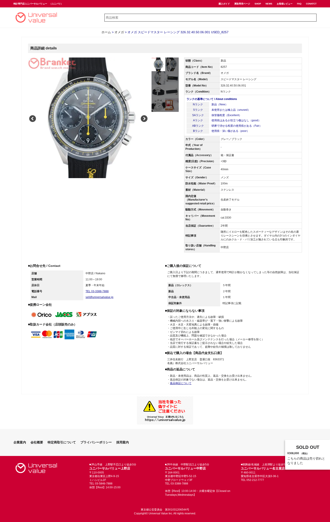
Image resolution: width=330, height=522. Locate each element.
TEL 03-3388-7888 (97, 291)
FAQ (299, 3)
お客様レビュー (285, 3)
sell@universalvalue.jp (99, 297)
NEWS (269, 3)
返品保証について (180, 383)
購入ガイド (224, 3)
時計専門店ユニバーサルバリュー (30, 3)
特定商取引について (62, 442)
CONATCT (311, 3)
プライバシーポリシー (96, 442)
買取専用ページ (242, 3)
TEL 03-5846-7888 (100, 483)
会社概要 (37, 442)
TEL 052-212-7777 (252, 480)
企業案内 (19, 442)
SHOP (258, 3)
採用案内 (122, 442)
